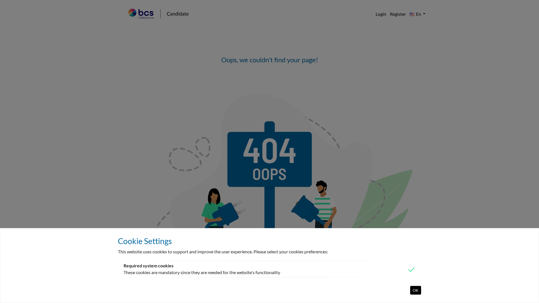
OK (416, 290)
